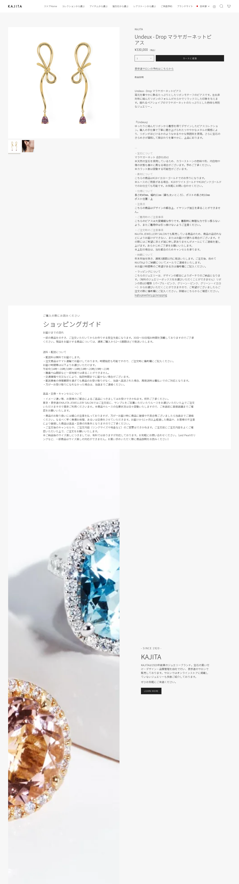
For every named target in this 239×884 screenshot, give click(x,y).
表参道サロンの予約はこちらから (154, 69)
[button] (73, 6)
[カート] (229, 6)
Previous (8, 83)
